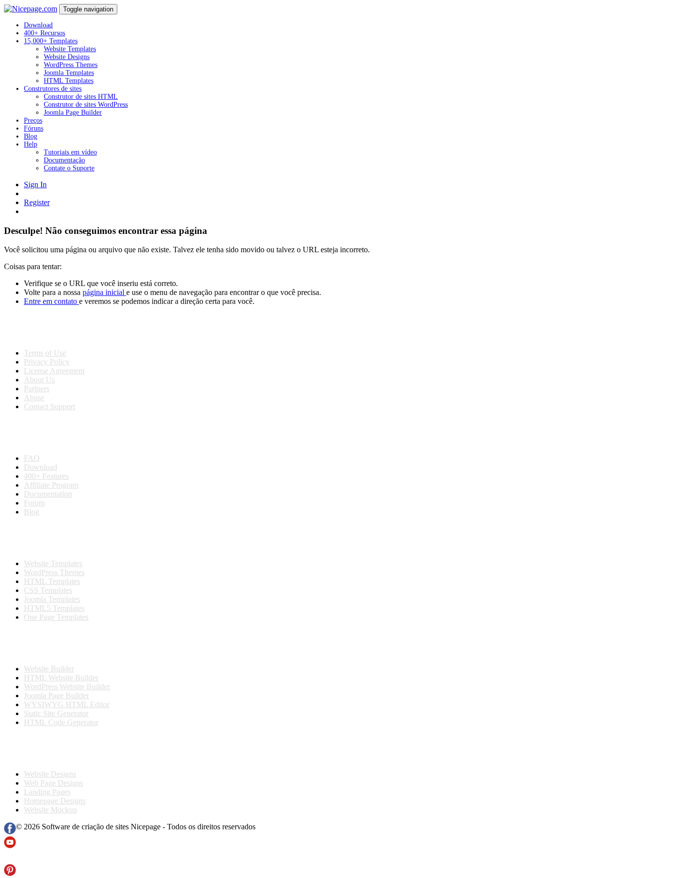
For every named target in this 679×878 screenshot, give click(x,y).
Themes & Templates (56, 538)
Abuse (34, 397)
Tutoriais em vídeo (70, 152)
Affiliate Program (51, 485)
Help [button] (30, 144)
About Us (39, 379)
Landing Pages (47, 792)
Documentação (64, 160)
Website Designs (66, 57)
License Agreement (54, 370)
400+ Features (46, 476)
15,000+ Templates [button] (51, 41)
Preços (33, 120)
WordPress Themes (70, 65)
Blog (30, 136)
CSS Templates (48, 590)
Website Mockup (50, 809)
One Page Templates (56, 617)
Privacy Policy (47, 362)
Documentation (48, 494)
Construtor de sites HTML (81, 96)
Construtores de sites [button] (53, 88)
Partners (36, 388)
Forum (34, 503)
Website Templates (70, 49)
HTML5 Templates (54, 608)
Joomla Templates (69, 72)
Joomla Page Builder (73, 112)
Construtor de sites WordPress (86, 104)
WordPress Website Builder (67, 686)
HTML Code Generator (61, 722)
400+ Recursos (44, 33)
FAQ (32, 458)
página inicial (104, 292)
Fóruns (33, 128)
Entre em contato (51, 301)
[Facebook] (10, 831)
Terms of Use (45, 353)
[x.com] (10, 859)
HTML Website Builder (61, 677)
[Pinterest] (10, 873)
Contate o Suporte (69, 168)
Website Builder (49, 668)
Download (38, 25)
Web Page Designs (53, 783)
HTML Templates (68, 80)
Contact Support (49, 406)
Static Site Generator (56, 713)
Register (37, 202)
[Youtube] (10, 845)
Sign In (35, 184)
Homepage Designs (54, 801)
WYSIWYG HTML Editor (66, 704)
